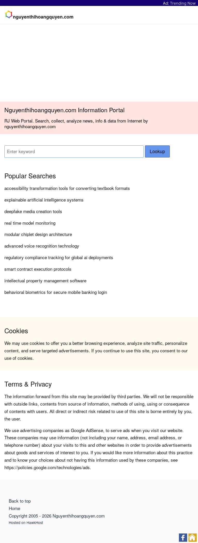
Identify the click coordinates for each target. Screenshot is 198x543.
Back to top (20, 500)
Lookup (157, 151)
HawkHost (35, 522)
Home (14, 508)
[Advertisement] (99, 63)
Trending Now (183, 3)
